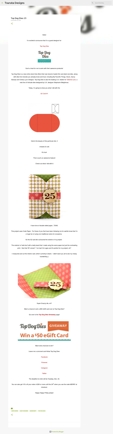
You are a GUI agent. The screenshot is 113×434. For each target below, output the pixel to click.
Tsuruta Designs (14, 2)
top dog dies (41, 410)
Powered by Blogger (57, 431)
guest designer (24, 410)
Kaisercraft (33, 410)
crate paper (14, 410)
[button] (12, 24)
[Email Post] (12, 409)
